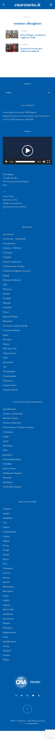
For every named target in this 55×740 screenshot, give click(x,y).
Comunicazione (9, 531)
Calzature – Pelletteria (12, 248)
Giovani (6, 573)
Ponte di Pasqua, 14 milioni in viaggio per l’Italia (33, 36)
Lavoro (6, 595)
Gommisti (7, 307)
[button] (27, 150)
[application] (27, 150)
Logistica (6, 605)
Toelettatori (8, 380)
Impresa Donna (9, 468)
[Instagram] (27, 696)
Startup (6, 646)
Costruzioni (8, 432)
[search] (49, 92)
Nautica (6, 344)
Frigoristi (6, 303)
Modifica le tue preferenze (12, 203)
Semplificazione (9, 641)
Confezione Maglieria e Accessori (17, 271)
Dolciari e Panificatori (12, 280)
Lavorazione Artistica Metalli (15, 325)
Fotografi (7, 298)
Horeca (6, 312)
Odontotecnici (9, 353)
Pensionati (7, 477)
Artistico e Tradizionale (12, 413)
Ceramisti (7, 257)
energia (6, 436)
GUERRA (7, 464)
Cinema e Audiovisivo (12, 261)
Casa (5, 522)
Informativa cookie (10, 199)
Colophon (20, 724)
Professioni (7, 628)
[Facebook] (16, 696)
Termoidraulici (9, 371)
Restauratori (8, 362)
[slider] (25, 161)
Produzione (8, 482)
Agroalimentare (9, 409)
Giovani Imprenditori (12, 459)
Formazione (8, 568)
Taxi (4, 367)
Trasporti (7, 650)
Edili (5, 284)
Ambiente (7, 508)
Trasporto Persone (10, 389)
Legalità (6, 600)
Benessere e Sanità (10, 418)
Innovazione (8, 591)
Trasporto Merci (9, 385)
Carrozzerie (7, 252)
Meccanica (7, 339)
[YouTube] (33, 696)
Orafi (5, 357)
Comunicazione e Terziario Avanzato (18, 427)
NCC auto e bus (9, 348)
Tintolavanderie (9, 376)
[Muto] (44, 161)
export (5, 441)
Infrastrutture (8, 586)
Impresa (6, 577)
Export (6, 559)
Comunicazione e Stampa (13, 266)
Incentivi (6, 582)
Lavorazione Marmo (11, 330)
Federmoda (7, 445)
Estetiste (6, 293)
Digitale (6, 275)
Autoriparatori (9, 243)
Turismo (24, 31)
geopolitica (7, 455)
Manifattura (8, 614)
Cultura (6, 536)
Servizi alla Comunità (12, 486)
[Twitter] (22, 696)
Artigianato (8, 518)
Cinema (6, 527)
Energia (6, 550)
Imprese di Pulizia (10, 316)
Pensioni (6, 623)
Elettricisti (7, 289)
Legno (5, 335)
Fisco (5, 563)
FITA (5, 450)
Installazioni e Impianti (12, 473)
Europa (6, 554)
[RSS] (39, 696)
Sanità (5, 637)
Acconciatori (8, 234)
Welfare (6, 659)
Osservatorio (8, 618)
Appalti (6, 513)
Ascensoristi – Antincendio (14, 238)
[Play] (6, 161)
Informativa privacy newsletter (14, 206)
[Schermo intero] (48, 161)
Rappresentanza (9, 632)
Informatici (7, 321)
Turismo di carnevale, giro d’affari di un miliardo (31, 49)
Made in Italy (8, 609)
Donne (6, 545)
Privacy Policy (8, 196)
